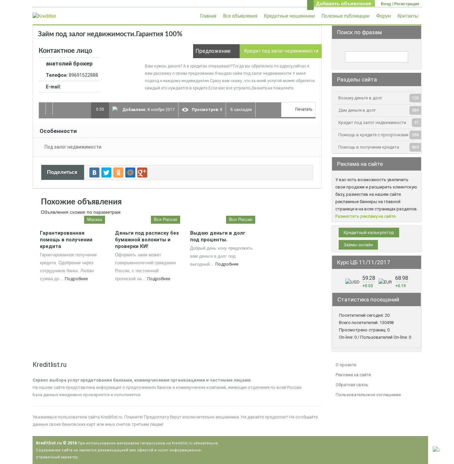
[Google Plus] (142, 172)
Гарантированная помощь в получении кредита (66, 239)
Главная (208, 16)
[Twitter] (106, 172)
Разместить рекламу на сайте (365, 216)
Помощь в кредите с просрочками (373, 134)
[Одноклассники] (118, 172)
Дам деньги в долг (357, 110)
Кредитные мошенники (289, 16)
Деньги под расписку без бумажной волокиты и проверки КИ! (147, 239)
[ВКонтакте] (94, 172)
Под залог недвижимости (73, 147)
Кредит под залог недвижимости (372, 122)
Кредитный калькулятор (369, 232)
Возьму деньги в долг (360, 97)
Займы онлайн (358, 244)
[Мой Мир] (130, 172)
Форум (383, 16)
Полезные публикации (345, 16)
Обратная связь (352, 384)
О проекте (346, 364)
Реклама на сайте (353, 374)
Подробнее (76, 278)
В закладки (240, 109)
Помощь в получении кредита (368, 147)
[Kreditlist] (44, 15)
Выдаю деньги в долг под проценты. (217, 236)
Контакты (407, 16)
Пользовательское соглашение (368, 394)
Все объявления (240, 16)
